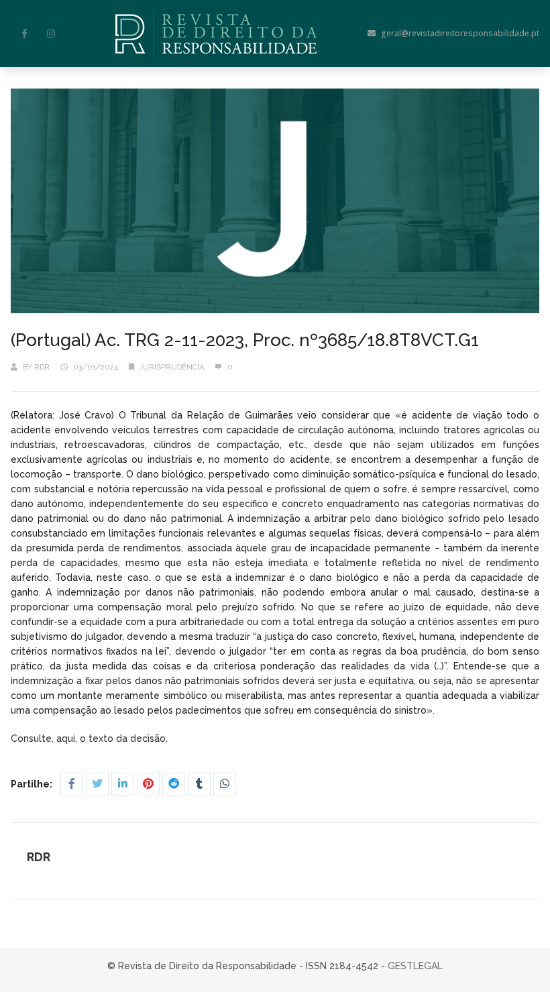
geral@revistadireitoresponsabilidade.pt (460, 33)
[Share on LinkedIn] (122, 784)
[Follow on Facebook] (24, 33)
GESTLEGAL (415, 965)
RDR (42, 367)
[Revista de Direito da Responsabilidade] (216, 33)
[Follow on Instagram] (51, 33)
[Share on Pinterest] (148, 784)
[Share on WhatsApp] (224, 784)
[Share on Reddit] (173, 784)
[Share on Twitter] (97, 784)
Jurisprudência (172, 367)
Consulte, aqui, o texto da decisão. (90, 738)
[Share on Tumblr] (199, 784)
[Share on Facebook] (71, 784)
